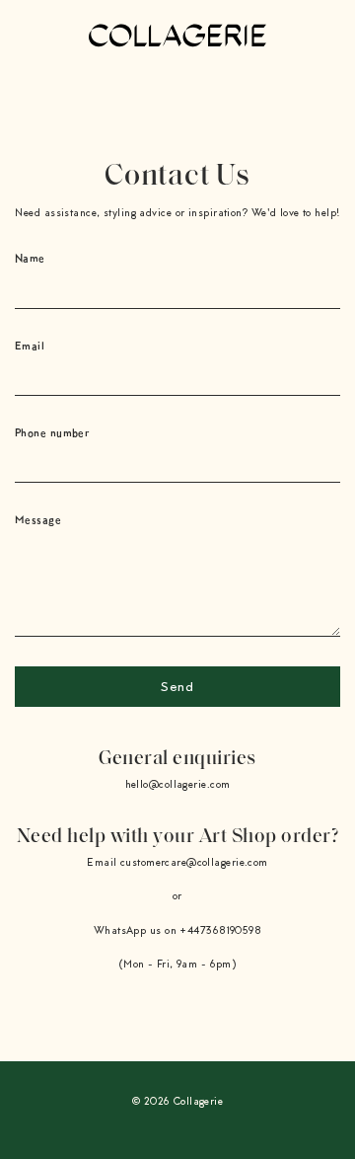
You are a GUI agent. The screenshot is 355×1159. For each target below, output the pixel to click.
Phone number (52, 432)
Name (30, 258)
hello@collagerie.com (178, 785)
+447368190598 (220, 931)
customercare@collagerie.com (194, 863)
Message (38, 519)
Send (177, 688)
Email (29, 345)
